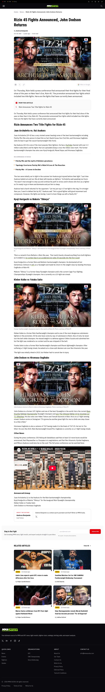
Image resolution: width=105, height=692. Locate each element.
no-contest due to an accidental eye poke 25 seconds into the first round (52, 258)
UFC (33, 265)
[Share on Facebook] (15, 84)
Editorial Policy (59, 670)
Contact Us (57, 660)
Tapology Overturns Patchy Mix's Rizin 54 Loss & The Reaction (40, 165)
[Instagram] (95, 1)
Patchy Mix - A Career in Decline (28, 169)
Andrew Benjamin (22, 31)
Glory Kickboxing (33, 660)
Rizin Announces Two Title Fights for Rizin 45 (34, 107)
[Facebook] (92, 1)
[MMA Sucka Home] (52, 6)
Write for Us (58, 663)
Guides (4, 663)
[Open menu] (3, 6)
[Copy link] (23, 84)
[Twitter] (88, 1)
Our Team (57, 657)
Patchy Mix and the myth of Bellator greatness (34, 161)
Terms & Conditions (60, 673)
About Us (57, 653)
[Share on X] (19, 84)
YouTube (69, 145)
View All (86, 546)
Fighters (4, 660)
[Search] (101, 6)
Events (4, 657)
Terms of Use (18, 686)
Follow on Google (85, 84)
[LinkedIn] (98, 1)
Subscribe (95, 531)
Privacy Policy (58, 666)
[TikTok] (102, 1)
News (22, 12)
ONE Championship (34, 657)
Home (16, 12)
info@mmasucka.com (87, 653)
